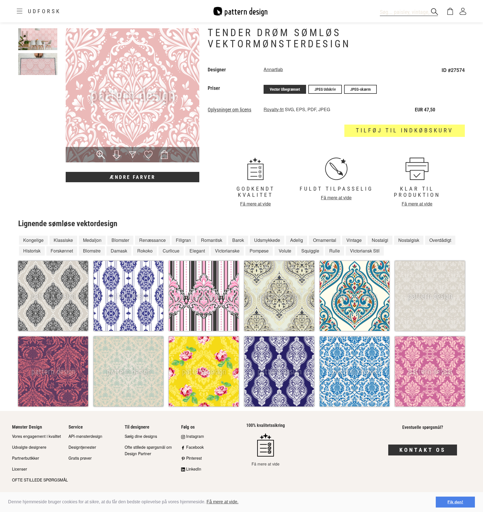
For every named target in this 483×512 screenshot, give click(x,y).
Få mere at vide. (222, 501)
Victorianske (227, 250)
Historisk (32, 250)
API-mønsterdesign (85, 436)
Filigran (183, 240)
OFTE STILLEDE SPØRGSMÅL (40, 480)
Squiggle (310, 250)
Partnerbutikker (25, 458)
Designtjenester (82, 447)
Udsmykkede (267, 240)
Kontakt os (422, 449)
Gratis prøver (80, 458)
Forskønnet (62, 250)
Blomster (120, 240)
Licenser (19, 469)
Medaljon (92, 240)
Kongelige (33, 240)
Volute (285, 250)
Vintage (354, 240)
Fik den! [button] (455, 502)
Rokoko (145, 250)
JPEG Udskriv (325, 89)
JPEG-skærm (360, 89)
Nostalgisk (408, 240)
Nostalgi (380, 240)
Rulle (334, 250)
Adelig (296, 240)
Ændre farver (132, 177)
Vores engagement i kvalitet (36, 436)
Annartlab (273, 69)
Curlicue (171, 250)
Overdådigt (440, 240)
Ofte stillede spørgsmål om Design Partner (148, 450)
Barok (238, 240)
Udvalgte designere (29, 447)
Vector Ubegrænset (285, 89)
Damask (119, 250)
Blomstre (92, 250)
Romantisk (211, 240)
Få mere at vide (255, 203)
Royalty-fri (274, 109)
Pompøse (259, 250)
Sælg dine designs (141, 436)
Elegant (197, 250)
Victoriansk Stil (365, 250)
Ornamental (324, 240)
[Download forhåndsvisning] (116, 155)
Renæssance (152, 240)
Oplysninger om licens (229, 110)
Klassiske (63, 240)
